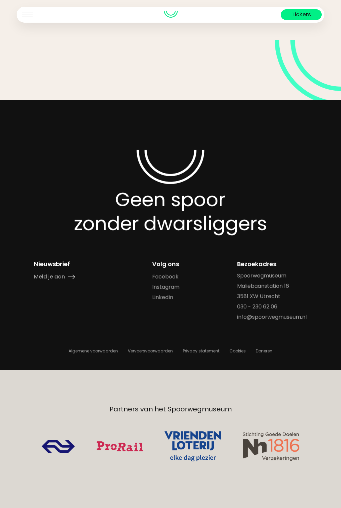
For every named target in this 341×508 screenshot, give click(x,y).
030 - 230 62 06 (257, 306)
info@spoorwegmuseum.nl (272, 317)
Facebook (166, 276)
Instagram (166, 287)
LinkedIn (163, 297)
